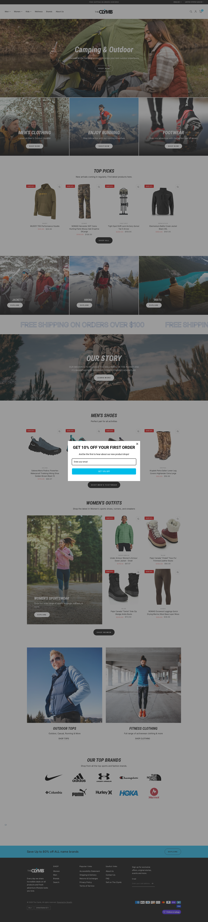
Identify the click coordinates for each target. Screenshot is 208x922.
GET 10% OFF (104, 471)
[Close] (137, 444)
